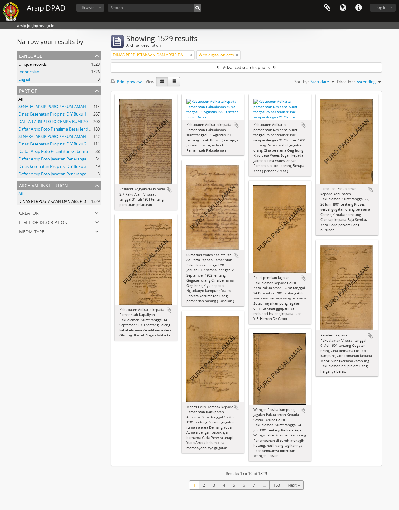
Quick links (358, 8)
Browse (88, 7)
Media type (31, 231)
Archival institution (43, 185)
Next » (294, 485)
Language (343, 8)
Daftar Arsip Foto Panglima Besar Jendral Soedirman (66, 129)
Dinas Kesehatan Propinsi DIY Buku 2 (52, 144)
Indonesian (28, 71)
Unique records (32, 64)
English (24, 79)
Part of (28, 90)
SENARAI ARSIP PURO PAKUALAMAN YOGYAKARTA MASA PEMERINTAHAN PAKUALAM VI (100, 136)
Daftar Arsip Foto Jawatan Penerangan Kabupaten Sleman (71, 174)
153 (276, 485)
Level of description (43, 221)
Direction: (346, 81)
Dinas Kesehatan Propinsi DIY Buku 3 (52, 166)
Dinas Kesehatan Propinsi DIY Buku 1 (52, 114)
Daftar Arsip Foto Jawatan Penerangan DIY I (58, 159)
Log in (381, 7)
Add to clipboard (169, 190)
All (20, 99)
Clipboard (327, 8)
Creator (29, 212)
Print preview (129, 81)
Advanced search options (246, 67)
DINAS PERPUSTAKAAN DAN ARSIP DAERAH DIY (62, 201)
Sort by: (301, 81)
